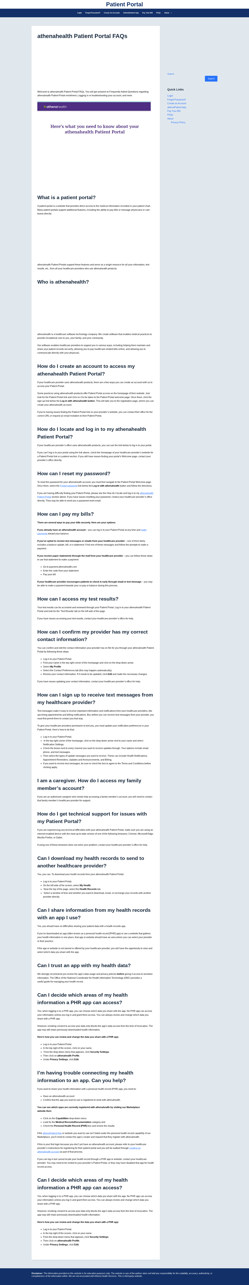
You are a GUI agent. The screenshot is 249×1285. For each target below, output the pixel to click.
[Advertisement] (95, 66)
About (166, 13)
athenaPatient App (131, 13)
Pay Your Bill (147, 13)
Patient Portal (124, 4)
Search (170, 74)
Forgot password (68, 486)
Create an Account (112, 13)
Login (79, 13)
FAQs (158, 13)
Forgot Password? (92, 13)
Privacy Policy (178, 122)
